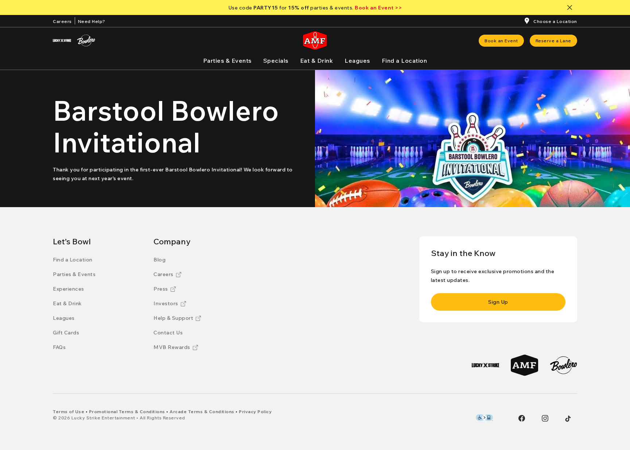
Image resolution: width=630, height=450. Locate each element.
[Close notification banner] (571, 7)
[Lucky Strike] (62, 40)
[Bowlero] (86, 40)
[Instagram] (545, 418)
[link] (501, 41)
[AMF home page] (315, 40)
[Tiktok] (568, 418)
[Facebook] (522, 418)
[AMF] (524, 365)
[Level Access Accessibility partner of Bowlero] (484, 417)
